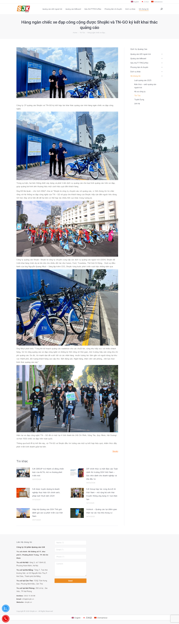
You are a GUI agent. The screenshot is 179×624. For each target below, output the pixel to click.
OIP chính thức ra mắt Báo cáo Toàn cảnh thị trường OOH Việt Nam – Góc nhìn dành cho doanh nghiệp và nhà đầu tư (102, 474)
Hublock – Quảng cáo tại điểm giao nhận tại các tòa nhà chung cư (101, 511)
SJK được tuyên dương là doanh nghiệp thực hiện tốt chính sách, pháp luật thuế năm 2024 (46, 492)
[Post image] (23, 472)
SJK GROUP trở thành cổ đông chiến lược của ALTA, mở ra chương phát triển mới (48, 472)
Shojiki (115, 451)
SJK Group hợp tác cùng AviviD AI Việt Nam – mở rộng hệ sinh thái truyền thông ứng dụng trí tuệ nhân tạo (101, 494)
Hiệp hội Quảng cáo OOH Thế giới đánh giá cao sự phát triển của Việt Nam (47, 512)
